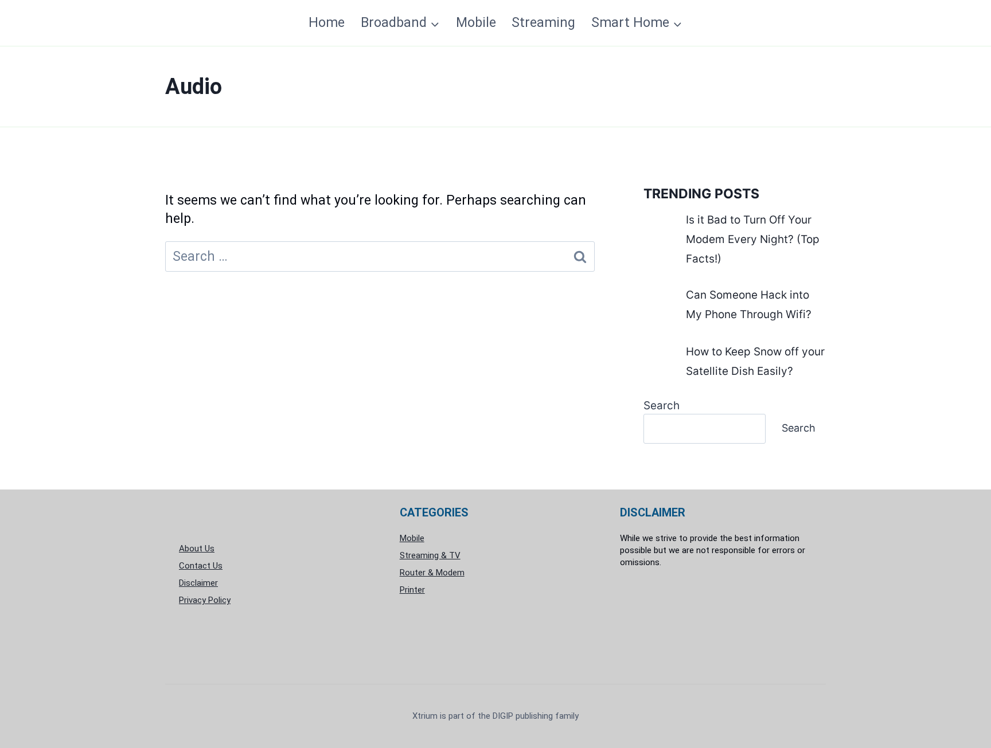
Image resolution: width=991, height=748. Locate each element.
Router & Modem (432, 572)
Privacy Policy (205, 600)
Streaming (543, 22)
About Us (196, 548)
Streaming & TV (430, 555)
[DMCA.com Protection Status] (716, 620)
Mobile (476, 22)
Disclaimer (198, 583)
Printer (412, 590)
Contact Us (201, 566)
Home (327, 22)
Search (661, 405)
